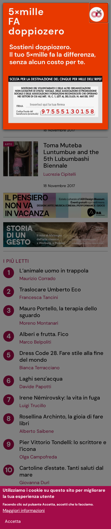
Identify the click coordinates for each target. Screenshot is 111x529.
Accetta (13, 521)
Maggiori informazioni (24, 510)
